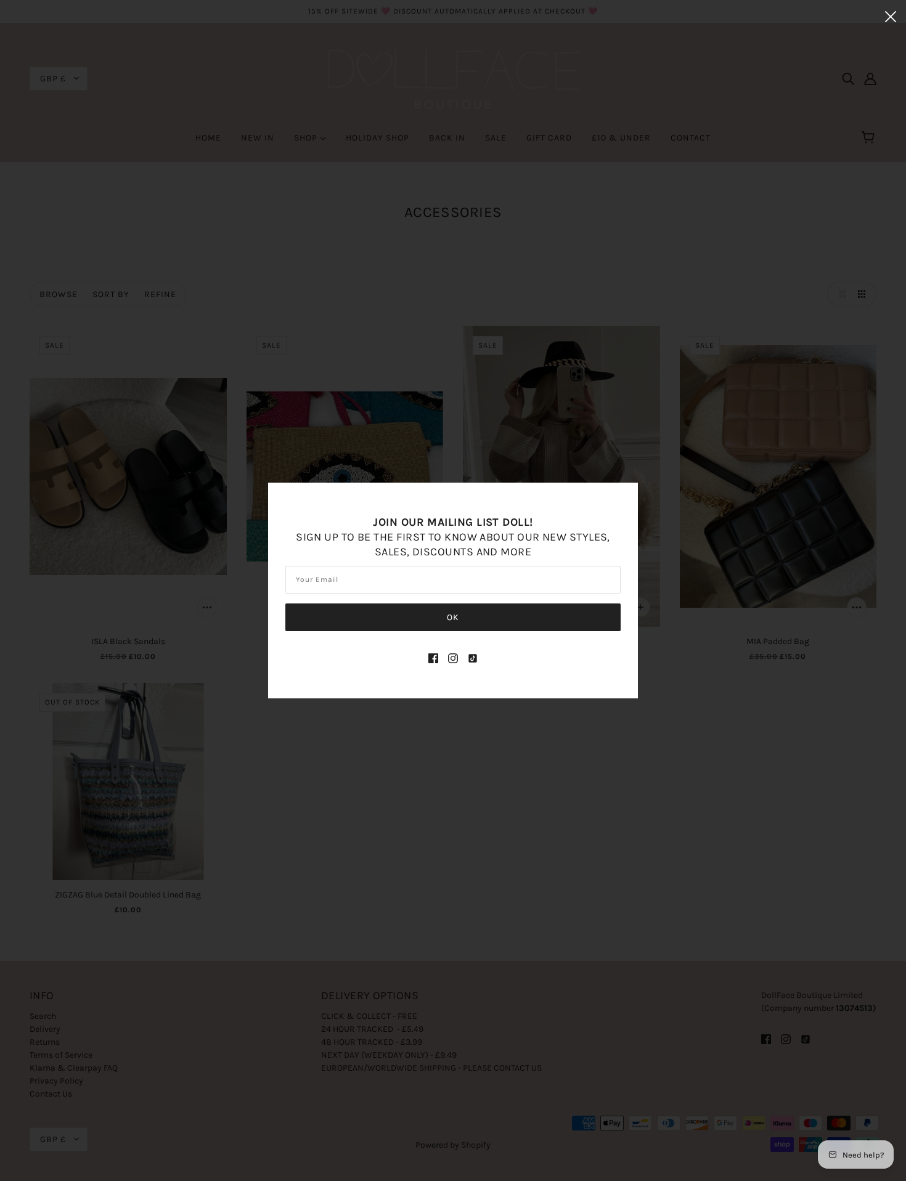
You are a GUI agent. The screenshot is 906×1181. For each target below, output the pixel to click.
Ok (453, 617)
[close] (890, 16)
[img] (433, 657)
